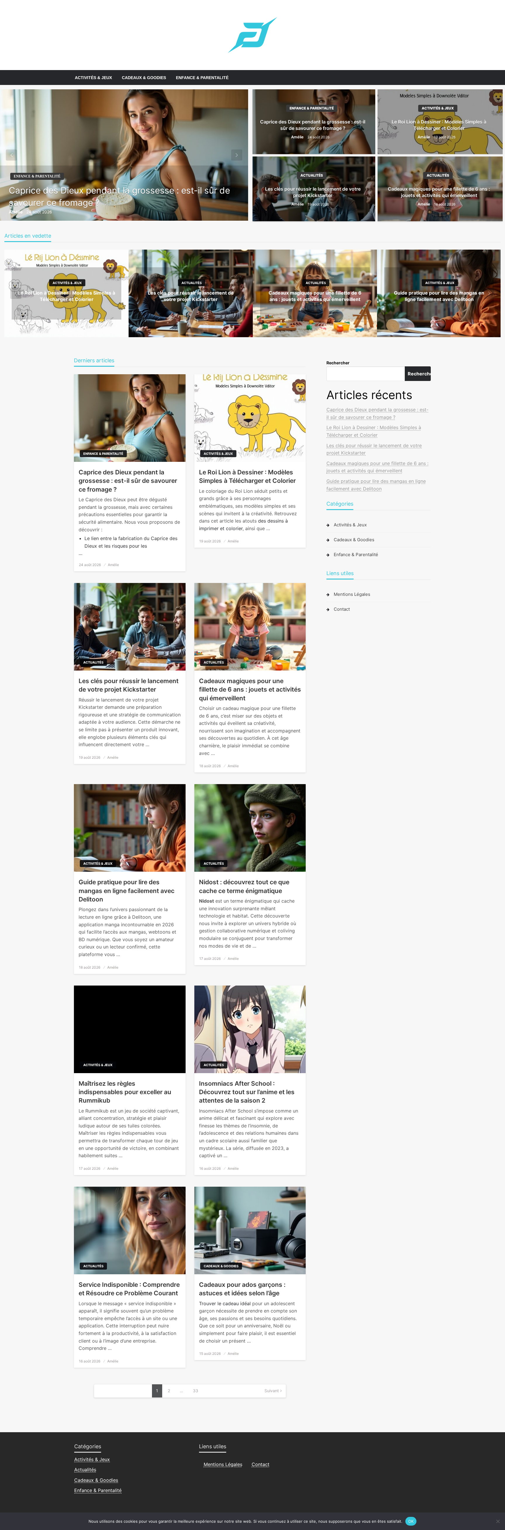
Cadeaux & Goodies (144, 77)
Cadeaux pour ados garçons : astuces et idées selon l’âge (242, 1289)
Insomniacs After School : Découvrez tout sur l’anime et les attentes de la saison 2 (247, 1092)
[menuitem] (93, 77)
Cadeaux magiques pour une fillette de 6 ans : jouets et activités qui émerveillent (439, 192)
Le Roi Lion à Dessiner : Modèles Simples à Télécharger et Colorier (439, 125)
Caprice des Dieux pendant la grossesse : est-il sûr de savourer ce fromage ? (119, 196)
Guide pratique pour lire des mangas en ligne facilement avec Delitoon (126, 890)
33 (195, 1390)
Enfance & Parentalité (202, 77)
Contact (342, 609)
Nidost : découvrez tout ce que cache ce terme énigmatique (244, 886)
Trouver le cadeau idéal (225, 1303)
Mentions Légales (352, 594)
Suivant (271, 1390)
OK (411, 1521)
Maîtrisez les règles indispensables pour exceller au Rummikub (125, 1092)
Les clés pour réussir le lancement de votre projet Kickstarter (313, 192)
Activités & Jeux (93, 77)
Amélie (16, 211)
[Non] (498, 1521)
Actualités (311, 175)
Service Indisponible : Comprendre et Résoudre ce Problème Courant (129, 1289)
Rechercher (338, 362)
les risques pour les (125, 546)
